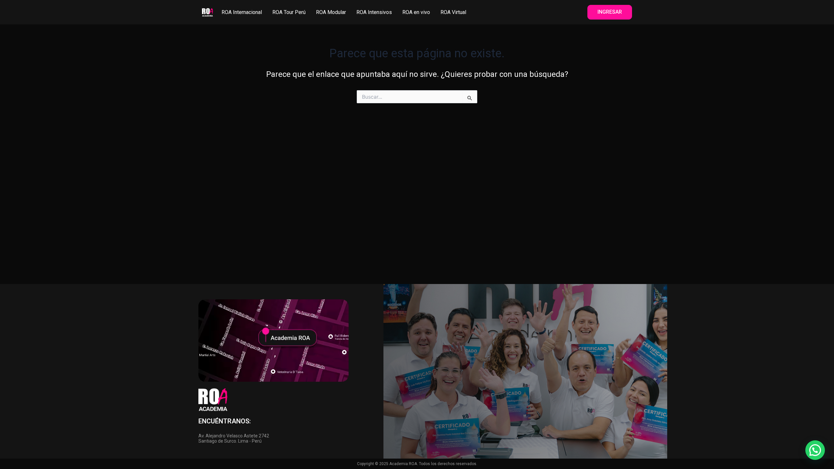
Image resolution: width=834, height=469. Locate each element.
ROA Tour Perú (289, 12)
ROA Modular (331, 12)
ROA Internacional (242, 12)
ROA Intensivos (374, 12)
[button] (815, 450)
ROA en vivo (416, 12)
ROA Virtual (453, 12)
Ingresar (609, 12)
